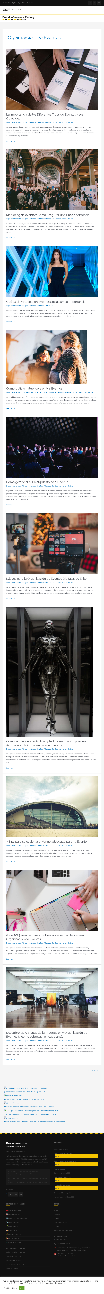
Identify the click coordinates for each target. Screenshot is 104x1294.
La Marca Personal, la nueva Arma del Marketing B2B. (25, 1099)
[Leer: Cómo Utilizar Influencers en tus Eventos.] (46, 357)
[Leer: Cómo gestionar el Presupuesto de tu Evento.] (52, 447)
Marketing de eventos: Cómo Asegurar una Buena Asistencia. (48, 215)
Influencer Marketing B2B (63, 1193)
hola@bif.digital (9, 3)
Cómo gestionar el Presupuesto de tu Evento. (37, 482)
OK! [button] (21, 1288)
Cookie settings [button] (10, 1288)
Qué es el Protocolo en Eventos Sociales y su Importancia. (46, 302)
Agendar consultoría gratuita (64, 1230)
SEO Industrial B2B (61, 1149)
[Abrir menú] (98, 10)
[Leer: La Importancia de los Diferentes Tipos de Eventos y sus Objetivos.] (52, 79)
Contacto (57, 1226)
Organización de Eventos (33, 122)
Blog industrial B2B (60, 1222)
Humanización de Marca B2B (64, 1197)
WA (99, 3)
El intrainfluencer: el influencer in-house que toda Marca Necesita (29, 1107)
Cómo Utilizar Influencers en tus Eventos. (34, 388)
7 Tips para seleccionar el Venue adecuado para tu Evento (46, 841)
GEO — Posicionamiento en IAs (65, 1162)
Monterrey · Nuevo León (14, 1256)
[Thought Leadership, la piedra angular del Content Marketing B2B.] (31, 1110)
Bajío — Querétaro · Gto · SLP (16, 1252)
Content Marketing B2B (62, 1173)
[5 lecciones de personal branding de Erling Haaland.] (25, 1088)
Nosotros (57, 1214)
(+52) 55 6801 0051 (26, 3)
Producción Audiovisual (62, 1186)
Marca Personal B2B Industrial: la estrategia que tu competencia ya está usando (34, 1122)
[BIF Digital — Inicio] (13, 10)
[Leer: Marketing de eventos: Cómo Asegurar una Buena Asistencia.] (52, 180)
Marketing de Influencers (32, 392)
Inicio (56, 1210)
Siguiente (93, 1070)
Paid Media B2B (59, 1169)
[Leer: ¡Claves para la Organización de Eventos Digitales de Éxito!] (52, 543)
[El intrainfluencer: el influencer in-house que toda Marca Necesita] (11, 1103)
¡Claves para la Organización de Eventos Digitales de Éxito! (46, 578)
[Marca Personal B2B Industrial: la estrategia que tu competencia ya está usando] (13, 1118)
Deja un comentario (13, 122)
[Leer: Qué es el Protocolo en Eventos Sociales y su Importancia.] (52, 271)
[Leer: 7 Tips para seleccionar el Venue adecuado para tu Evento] (52, 806)
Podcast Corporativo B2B (63, 1178)
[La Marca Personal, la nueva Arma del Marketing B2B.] (13, 1096)
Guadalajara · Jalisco (13, 1260)
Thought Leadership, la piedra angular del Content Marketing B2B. (30, 1114)
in (90, 3)
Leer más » (10, 141)
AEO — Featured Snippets (63, 1154)
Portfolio (57, 1218)
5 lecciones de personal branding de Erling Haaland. (24, 1092)
